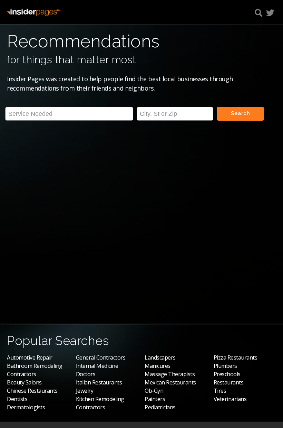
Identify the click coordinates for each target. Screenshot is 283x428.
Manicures (157, 366)
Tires (220, 390)
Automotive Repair (29, 357)
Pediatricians (160, 407)
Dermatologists (26, 407)
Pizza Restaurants (235, 357)
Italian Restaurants (99, 382)
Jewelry (85, 390)
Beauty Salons (24, 382)
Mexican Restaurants (170, 382)
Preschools (227, 374)
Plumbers (225, 366)
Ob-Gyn (154, 390)
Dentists (17, 399)
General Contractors (101, 357)
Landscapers (160, 357)
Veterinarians (230, 399)
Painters (155, 399)
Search (240, 113)
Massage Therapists (170, 374)
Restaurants (229, 382)
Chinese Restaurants (32, 390)
